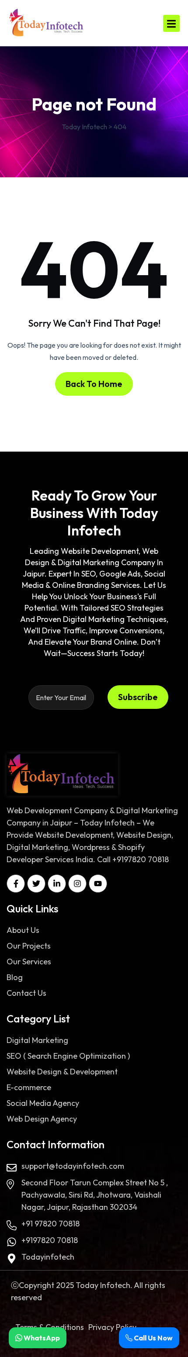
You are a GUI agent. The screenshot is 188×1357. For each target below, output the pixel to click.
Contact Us (26, 993)
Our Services (29, 961)
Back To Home (94, 383)
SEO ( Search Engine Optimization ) (68, 1056)
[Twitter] (36, 883)
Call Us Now (152, 1337)
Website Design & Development (62, 1072)
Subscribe (138, 696)
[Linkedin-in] (57, 883)
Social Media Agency (43, 1103)
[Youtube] (98, 883)
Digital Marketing (37, 1040)
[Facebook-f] (16, 883)
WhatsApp (41, 1337)
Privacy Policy (112, 1327)
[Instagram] (77, 883)
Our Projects (29, 946)
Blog (15, 977)
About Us (23, 930)
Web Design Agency (42, 1119)
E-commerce (29, 1087)
